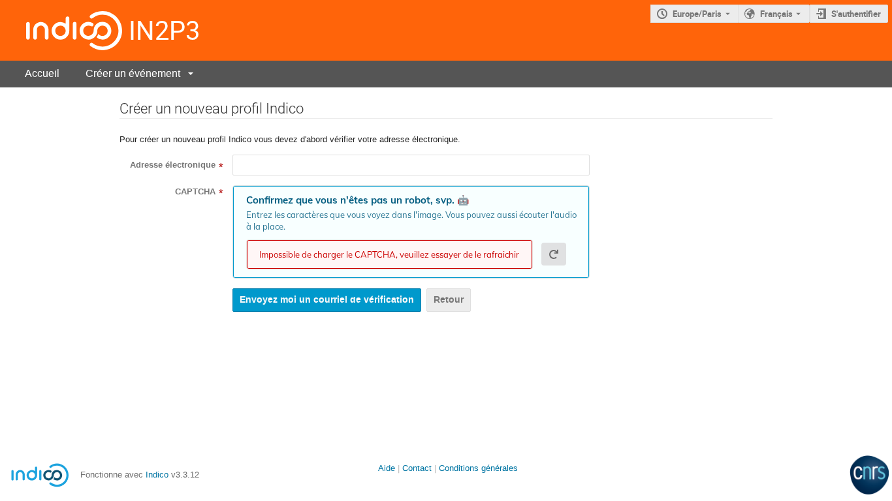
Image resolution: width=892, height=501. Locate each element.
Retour (449, 300)
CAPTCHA (195, 192)
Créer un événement (133, 73)
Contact (417, 468)
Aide (386, 468)
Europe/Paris (697, 14)
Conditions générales (478, 468)
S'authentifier (856, 14)
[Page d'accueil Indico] (61, 30)
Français (776, 14)
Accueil (42, 73)
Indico (157, 474)
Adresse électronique (172, 165)
